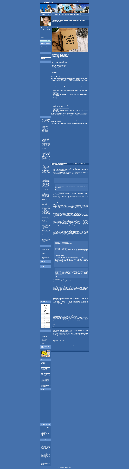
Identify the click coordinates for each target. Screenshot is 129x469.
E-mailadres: (37, 56)
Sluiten (96, 48)
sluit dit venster (38, 60)
